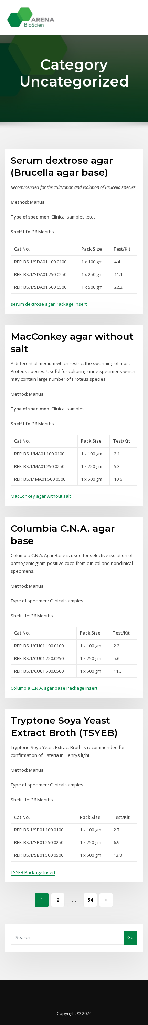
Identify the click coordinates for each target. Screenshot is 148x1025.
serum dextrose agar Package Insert (49, 304)
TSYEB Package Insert (33, 872)
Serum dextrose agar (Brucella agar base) (62, 166)
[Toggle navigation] (133, 13)
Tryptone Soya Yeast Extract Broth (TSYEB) (64, 726)
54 (90, 899)
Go (130, 937)
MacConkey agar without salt (41, 496)
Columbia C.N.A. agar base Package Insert (54, 688)
